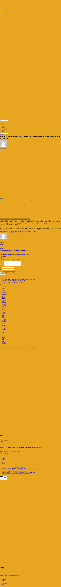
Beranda (3, 123)
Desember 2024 (4, 302)
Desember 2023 (4, 311)
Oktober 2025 (4, 294)
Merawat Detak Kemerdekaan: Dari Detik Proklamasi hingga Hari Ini (10, 451)
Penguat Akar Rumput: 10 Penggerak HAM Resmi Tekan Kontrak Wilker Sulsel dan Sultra (14, 250)
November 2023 (4, 312)
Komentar (1, 266)
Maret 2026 (3, 290)
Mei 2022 (3, 323)
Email (1, 269)
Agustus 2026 (4, 286)
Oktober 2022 (4, 319)
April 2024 (3, 308)
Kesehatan (3, 337)
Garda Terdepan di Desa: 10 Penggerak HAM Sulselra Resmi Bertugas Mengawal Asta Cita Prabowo (15, 254)
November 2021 (4, 328)
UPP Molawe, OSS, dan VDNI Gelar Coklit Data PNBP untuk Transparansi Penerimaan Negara (15, 471)
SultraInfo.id (2, 10)
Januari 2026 (3, 291)
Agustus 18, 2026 (2, 444)
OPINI (3, 130)
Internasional (3, 127)
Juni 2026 (3, 287)
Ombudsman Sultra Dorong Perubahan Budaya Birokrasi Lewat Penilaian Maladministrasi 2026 (15, 474)
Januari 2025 (3, 301)
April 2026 (3, 289)
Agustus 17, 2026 (2, 453)
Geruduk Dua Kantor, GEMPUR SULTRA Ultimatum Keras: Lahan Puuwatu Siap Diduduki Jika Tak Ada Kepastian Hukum (19, 472)
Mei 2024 (3, 307)
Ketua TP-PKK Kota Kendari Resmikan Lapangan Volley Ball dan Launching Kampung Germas (14, 232)
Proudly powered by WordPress (4, 575)
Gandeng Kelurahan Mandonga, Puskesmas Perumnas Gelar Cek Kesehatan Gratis (13, 280)
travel (34, 347)
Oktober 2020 (4, 330)
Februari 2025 (4, 300)
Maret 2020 (3, 331)
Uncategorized (4, 343)
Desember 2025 (4, 292)
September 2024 (4, 304)
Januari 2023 (3, 317)
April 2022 (3, 324)
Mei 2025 (3, 298)
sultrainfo (5, 247)
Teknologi (32, 347)
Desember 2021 (4, 327)
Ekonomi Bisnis (7, 347)
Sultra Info (1, 134)
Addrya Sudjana (3, 148)
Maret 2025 (3, 299)
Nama (1, 267)
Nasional (3, 338)
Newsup (13, 575)
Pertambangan (4, 125)
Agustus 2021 (4, 329)
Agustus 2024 (4, 305)
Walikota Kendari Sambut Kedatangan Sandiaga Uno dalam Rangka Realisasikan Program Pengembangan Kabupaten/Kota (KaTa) (18, 231)
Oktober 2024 (4, 303)
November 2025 (4, 293)
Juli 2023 (3, 315)
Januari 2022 (3, 326)
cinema (2, 347)
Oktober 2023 (4, 313)
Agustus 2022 (4, 321)
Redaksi (3, 131)
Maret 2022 (3, 325)
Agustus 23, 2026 (2, 440)
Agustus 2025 (4, 295)
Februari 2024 (4, 310)
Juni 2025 (3, 297)
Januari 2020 (3, 332)
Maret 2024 (3, 309)
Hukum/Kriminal (4, 129)
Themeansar (17, 575)
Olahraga (3, 126)
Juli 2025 (3, 296)
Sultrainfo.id (29, 347)
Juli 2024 (3, 306)
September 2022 (4, 320)
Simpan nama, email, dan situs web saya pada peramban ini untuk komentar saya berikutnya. (14, 272)
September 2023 (4, 314)
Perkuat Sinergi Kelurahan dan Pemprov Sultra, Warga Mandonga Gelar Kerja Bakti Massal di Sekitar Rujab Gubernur (18, 279)
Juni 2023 (3, 316)
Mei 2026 (3, 288)
